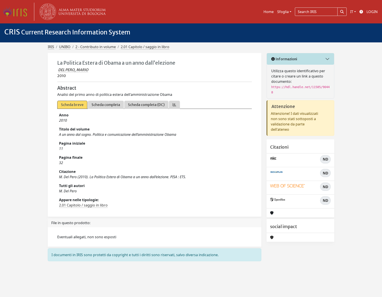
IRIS (51, 46)
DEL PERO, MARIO (73, 70)
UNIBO (65, 46)
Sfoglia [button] (283, 11)
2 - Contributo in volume (95, 46)
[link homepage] (17, 11)
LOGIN (372, 11)
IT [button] (351, 11)
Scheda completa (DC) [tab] (146, 104)
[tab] (174, 105)
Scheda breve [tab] (72, 104)
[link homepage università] (71, 12)
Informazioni (286, 59)
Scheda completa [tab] (106, 104)
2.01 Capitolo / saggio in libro (145, 46)
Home (269, 11)
